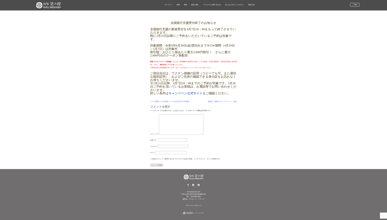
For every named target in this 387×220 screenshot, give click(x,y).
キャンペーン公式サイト (186, 93)
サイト (152, 152)
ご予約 (354, 5)
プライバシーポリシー (193, 205)
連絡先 (185, 199)
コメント (154, 134)
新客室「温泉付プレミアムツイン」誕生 (222, 101)
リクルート (193, 199)
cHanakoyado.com (193, 192)
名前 (152, 140)
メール (153, 146)
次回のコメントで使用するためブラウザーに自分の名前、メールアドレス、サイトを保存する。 (186, 159)
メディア (201, 199)
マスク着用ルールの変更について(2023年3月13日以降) (169, 101)
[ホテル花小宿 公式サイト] (48, 5)
